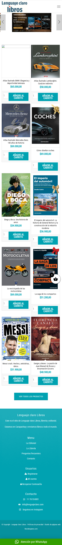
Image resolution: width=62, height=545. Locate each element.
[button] (31, 542)
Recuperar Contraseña (32, 484)
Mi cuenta (32, 479)
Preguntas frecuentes (31, 453)
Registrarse (32, 474)
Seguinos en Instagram (32, 509)
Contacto (31, 458)
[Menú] (58, 6)
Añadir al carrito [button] (18, 96)
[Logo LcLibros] (19, 6)
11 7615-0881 (32, 499)
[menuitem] (52, 6)
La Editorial (31, 443)
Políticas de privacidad (35, 525)
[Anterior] (3, 22)
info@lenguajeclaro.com (33, 504)
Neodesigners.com (31, 529)
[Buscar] (52, 6)
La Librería (31, 448)
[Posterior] (59, 22)
